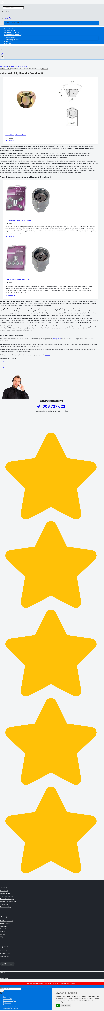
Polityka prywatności (6, 921)
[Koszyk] (2, 54)
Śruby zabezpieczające (12, 37)
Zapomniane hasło (5, 956)
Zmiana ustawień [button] (65, 1005)
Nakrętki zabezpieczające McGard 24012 (18, 279)
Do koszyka (8, 140)
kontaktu (47, 355)
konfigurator (57, 339)
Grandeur (25, 66)
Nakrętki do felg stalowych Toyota (15, 135)
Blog (1, 937)
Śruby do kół (8, 28)
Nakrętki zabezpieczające (12, 39)
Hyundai (18, 66)
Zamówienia (3, 951)
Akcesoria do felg (5, 907)
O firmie (2, 934)
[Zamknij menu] (0, 986)
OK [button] (57, 1005)
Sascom (6, 978)
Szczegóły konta (5, 953)
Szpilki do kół (9, 41)
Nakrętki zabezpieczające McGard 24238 (18, 220)
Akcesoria (7, 43)
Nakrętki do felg (10, 30)
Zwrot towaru (4, 926)
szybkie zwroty (7, 964)
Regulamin (3, 929)
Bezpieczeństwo (5, 923)
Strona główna (4, 66)
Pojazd (12, 66)
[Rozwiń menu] (2, 57)
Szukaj (2, 991)
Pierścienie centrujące (12, 32)
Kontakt (2, 931)
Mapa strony (2, 974)
